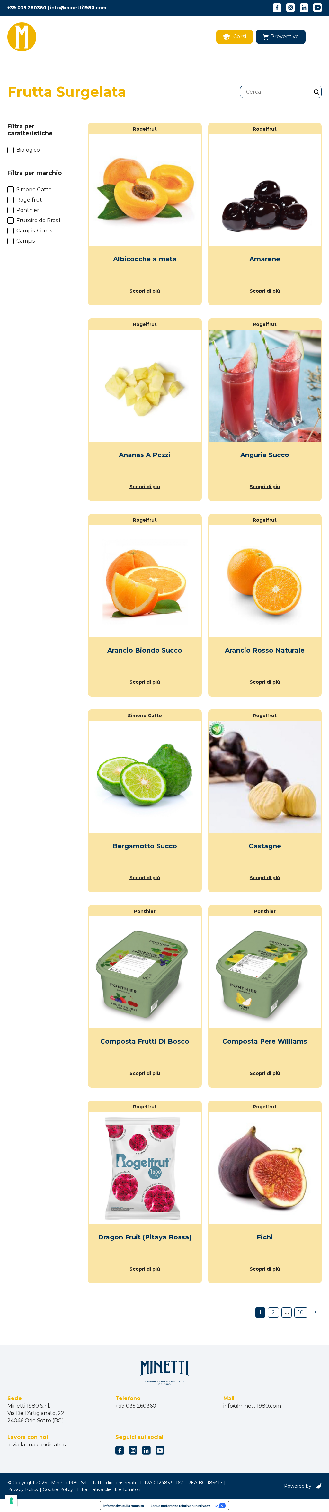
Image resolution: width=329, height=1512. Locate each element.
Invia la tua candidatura (37, 1445)
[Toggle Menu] (317, 37)
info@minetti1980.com (78, 8)
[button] (281, 36)
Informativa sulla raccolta (123, 1506)
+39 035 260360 (26, 8)
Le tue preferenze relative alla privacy (180, 1506)
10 (301, 1313)
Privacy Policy (23, 1489)
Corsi (239, 36)
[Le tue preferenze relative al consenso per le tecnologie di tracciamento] (11, 1501)
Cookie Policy (58, 1489)
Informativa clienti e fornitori (108, 1489)
